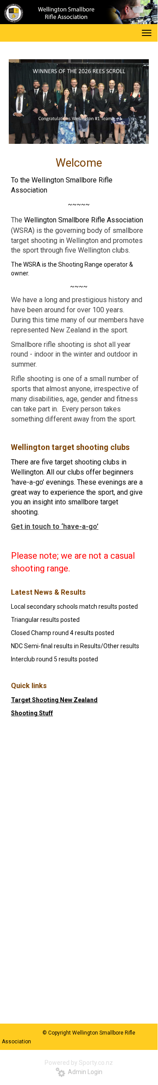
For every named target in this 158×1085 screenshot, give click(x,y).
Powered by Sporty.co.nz (79, 1062)
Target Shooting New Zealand (54, 699)
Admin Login (83, 1071)
